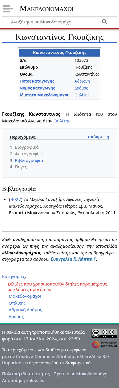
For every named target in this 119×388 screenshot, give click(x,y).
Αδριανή (82, 81)
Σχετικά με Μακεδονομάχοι (81, 373)
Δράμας (81, 88)
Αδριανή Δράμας (25, 309)
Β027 (15, 199)
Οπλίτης (82, 95)
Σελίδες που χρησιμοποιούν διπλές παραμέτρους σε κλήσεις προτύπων (57, 286)
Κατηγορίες (13, 276)
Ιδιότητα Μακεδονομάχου (45, 95)
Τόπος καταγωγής (37, 81)
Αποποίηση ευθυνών (23, 380)
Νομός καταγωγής (37, 88)
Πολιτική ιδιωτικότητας (26, 373)
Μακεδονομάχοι (47, 8)
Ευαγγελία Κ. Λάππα (71, 259)
